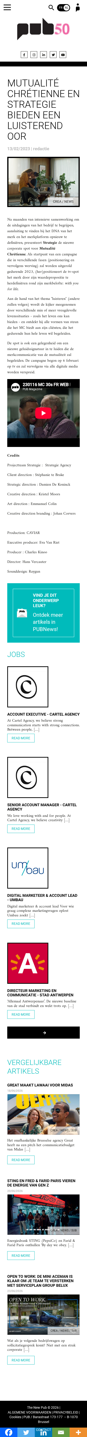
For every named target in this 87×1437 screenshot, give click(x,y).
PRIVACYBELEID (65, 1412)
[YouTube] (62, 54)
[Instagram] (33, 54)
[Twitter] (53, 54)
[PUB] (43, 31)
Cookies (15, 1417)
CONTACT (43, 1430)
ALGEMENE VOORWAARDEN (29, 1412)
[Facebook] (24, 54)
